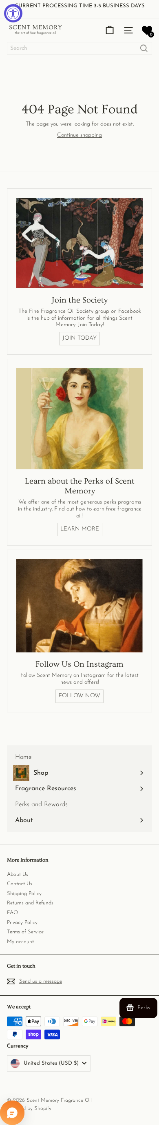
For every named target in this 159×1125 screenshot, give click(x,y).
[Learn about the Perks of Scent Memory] (79, 418)
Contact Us (19, 883)
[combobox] (79, 48)
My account (20, 941)
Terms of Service (25, 932)
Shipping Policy (24, 893)
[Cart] (109, 30)
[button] (147, 30)
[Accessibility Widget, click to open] (13, 13)
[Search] (144, 48)
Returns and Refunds (30, 903)
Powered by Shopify (29, 1108)
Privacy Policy (22, 922)
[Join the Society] (79, 243)
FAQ (12, 912)
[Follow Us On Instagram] (79, 605)
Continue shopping (79, 135)
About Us (17, 874)
